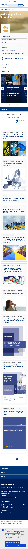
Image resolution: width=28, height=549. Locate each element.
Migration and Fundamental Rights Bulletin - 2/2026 (13, 93)
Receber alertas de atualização (9, 497)
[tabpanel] (14, 88)
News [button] (3, 472)
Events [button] (4, 476)
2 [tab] (12, 104)
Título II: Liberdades (5, 62)
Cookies (14, 523)
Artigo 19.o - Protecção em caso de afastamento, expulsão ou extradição (13, 67)
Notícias (4, 495)
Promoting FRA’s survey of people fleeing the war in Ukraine (13, 199)
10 (25, 120)
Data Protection (19, 523)
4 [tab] (18, 104)
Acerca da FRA (5, 490)
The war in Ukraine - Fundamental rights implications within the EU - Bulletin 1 (13, 412)
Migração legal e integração (8, 50)
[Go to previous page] (4, 121)
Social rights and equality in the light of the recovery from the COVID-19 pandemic (14, 320)
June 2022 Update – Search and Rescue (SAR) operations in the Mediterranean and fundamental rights (12, 270)
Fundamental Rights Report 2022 (13, 293)
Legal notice (9, 523)
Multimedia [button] (5, 468)
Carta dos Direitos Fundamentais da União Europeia (14, 491)
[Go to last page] (16, 123)
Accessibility (3, 524)
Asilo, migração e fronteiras (9, 9)
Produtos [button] (4, 109)
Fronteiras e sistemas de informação (10, 39)
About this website (4, 523)
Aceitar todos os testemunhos (12, 542)
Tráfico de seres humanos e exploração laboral (13, 53)
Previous (2, 88)
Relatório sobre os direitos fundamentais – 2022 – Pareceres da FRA (14, 366)
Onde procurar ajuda (7, 493)
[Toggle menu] (25, 5)
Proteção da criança (7, 42)
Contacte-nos (4, 510)
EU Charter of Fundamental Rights (14, 58)
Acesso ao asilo (6, 36)
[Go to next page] (14, 123)
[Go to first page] (2, 121)
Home (2, 9)
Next (25, 88)
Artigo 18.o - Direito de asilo (15, 62)
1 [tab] (9, 104)
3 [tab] (15, 104)
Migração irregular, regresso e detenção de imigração (12, 46)
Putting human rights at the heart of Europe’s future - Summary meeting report (13, 136)
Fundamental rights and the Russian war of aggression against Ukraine (13, 211)
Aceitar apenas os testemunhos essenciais (15, 545)
